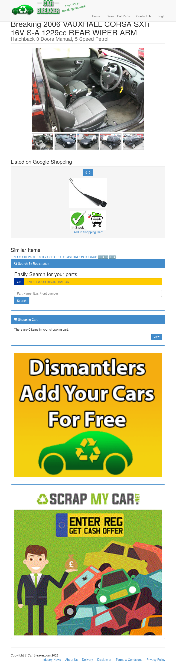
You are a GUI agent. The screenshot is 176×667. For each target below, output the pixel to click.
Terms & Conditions (129, 659)
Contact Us (143, 16)
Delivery (87, 659)
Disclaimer (104, 659)
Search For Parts (118, 16)
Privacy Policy (156, 659)
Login (161, 16)
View (156, 337)
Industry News (51, 659)
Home (96, 16)
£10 (88, 172)
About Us (71, 659)
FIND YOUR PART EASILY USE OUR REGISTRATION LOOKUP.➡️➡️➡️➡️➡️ (63, 257)
